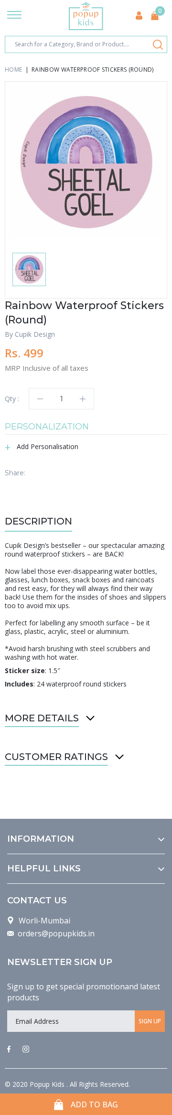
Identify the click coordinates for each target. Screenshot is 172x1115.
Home (13, 69)
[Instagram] (25, 1049)
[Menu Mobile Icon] (14, 15)
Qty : (12, 398)
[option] (86, 162)
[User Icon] (139, 15)
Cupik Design (35, 334)
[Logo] (86, 15)
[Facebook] (9, 1049)
